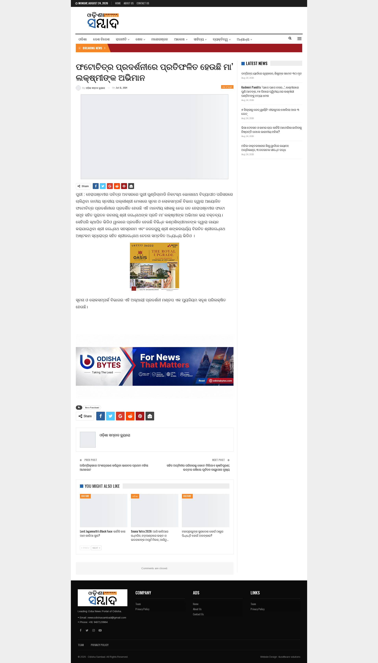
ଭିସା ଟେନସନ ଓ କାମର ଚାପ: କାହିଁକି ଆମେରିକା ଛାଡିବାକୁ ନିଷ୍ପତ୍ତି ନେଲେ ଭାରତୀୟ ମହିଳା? (271, 129)
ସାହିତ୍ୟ (199, 38)
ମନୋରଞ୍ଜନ (159, 38)
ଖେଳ (139, 38)
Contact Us (143, 3)
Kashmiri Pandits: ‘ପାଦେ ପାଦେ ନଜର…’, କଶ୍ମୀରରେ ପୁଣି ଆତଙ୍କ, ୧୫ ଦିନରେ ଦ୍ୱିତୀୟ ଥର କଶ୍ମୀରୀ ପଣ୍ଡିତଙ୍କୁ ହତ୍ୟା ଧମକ (270, 91)
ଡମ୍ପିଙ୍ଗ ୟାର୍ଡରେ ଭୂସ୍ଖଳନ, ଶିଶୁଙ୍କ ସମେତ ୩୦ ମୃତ (271, 73)
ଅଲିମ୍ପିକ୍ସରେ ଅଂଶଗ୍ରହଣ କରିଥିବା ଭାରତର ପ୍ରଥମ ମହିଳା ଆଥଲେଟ (114, 467)
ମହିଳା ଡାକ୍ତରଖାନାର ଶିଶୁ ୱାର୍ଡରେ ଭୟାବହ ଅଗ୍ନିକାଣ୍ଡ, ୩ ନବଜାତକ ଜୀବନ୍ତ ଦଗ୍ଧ (265, 147)
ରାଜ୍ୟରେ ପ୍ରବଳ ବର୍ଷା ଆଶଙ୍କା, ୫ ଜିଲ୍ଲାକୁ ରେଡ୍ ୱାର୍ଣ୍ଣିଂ (147, 48)
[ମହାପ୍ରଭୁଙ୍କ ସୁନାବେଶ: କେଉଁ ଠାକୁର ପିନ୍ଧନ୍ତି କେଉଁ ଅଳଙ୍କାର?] (205, 510)
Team (138, 604)
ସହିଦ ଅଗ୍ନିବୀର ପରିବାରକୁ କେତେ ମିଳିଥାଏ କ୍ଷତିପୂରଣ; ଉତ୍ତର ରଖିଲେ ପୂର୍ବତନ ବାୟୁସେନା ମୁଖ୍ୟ (198, 467)
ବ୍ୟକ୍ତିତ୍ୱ (220, 38)
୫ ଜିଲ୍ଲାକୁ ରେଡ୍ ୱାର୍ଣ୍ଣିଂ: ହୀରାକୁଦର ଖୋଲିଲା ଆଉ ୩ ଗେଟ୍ (270, 111)
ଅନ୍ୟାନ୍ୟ (243, 38)
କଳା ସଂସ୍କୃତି (227, 86)
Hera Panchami (92, 407)
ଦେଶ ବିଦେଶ (101, 38)
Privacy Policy (142, 609)
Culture (85, 496)
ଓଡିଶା (83, 38)
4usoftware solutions (289, 657)
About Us (129, 3)
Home (118, 3)
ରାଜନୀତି (121, 38)
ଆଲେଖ (179, 38)
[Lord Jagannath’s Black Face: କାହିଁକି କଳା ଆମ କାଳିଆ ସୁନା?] (103, 510)
